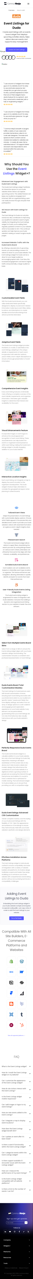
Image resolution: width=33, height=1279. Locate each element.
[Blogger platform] (11, 1004)
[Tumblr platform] (21, 1014)
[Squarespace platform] (21, 982)
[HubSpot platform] (21, 1025)
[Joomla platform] (11, 1014)
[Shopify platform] (11, 961)
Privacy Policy (23, 1268)
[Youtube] (10, 1232)
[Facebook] (19, 1232)
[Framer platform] (11, 993)
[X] (28, 1232)
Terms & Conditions (11, 1268)
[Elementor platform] (11, 1025)
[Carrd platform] (21, 1004)
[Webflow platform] (21, 972)
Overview (11, 10)
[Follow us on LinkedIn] (5, 1232)
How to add (21, 10)
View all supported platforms (16, 1035)
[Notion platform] (11, 982)
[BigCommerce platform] (21, 993)
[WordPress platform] (21, 961)
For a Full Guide (16, 918)
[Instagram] (14, 1232)
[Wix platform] (11, 972)
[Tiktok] (23, 1232)
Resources (7, 1258)
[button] (26, 1222)
